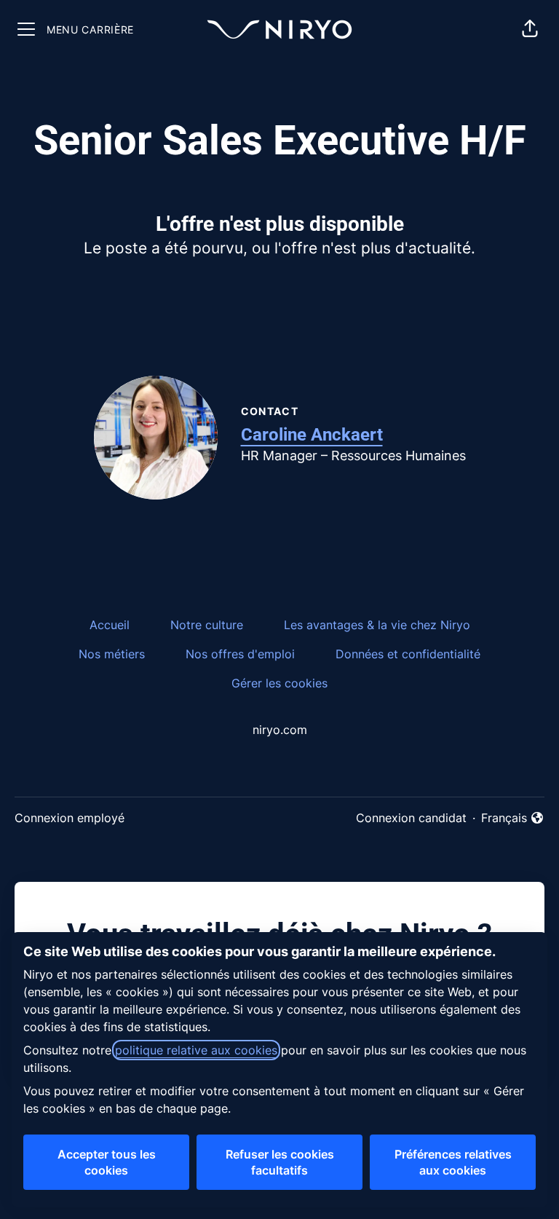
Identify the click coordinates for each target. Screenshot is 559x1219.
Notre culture (206, 625)
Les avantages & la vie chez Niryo (377, 625)
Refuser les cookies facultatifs (280, 1162)
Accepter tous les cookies (107, 1162)
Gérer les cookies (279, 683)
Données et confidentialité (408, 654)
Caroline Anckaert (312, 435)
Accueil (110, 625)
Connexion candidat (411, 817)
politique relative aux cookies (196, 1050)
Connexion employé (69, 817)
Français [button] (512, 818)
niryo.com (280, 729)
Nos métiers (112, 654)
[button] (530, 29)
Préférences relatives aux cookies (453, 1162)
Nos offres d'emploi (240, 654)
